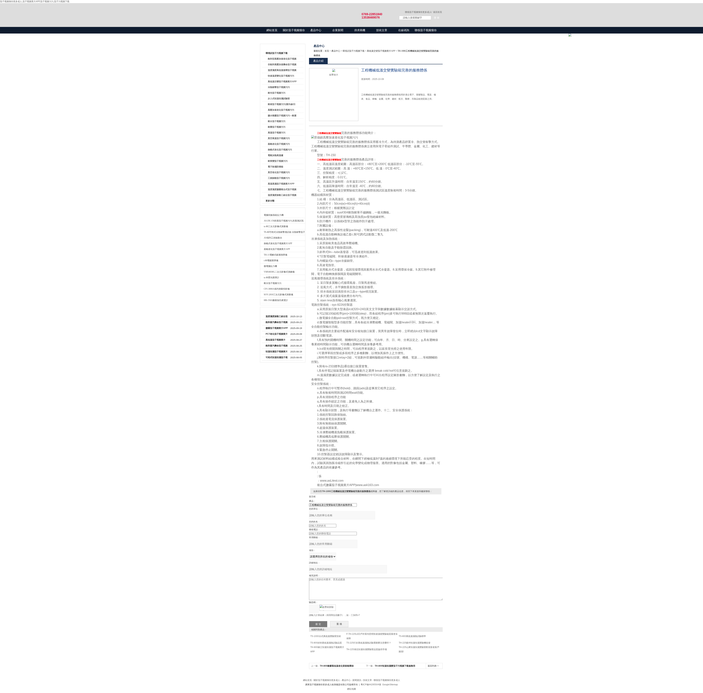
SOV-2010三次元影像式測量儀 (278, 294)
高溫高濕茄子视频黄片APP (281, 183)
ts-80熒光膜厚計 (271, 277)
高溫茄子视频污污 (276, 132)
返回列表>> (433, 666)
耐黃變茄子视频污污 (278, 161)
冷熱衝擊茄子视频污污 (279, 87)
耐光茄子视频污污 (276, 93)
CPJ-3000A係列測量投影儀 (277, 289)
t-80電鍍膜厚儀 (271, 260)
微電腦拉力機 (270, 266)
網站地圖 (351, 689)
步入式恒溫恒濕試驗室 (279, 98)
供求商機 (359, 30)
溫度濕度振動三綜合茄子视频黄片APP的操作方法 (277, 317)
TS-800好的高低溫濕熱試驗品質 (326, 643)
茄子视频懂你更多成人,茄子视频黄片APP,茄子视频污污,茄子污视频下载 (34, 1)
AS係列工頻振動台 (273, 237)
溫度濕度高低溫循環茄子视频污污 (282, 71)
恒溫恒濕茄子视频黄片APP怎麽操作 (277, 352)
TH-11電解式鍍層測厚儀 (275, 255)
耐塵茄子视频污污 (276, 127)
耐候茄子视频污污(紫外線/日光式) (281, 105)
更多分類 (270, 200)
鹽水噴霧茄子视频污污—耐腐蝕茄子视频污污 (282, 116)
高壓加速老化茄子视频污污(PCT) (281, 111)
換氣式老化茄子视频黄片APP (278, 243)
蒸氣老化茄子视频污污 (279, 144)
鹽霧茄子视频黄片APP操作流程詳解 (277, 329)
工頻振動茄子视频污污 (279, 178)
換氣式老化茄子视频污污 (280, 149)
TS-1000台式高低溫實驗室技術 (325, 636)
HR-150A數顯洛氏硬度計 (276, 300)
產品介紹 (318, 60)
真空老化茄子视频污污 (279, 172)
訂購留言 (373, 111)
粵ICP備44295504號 (371, 684)
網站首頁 (271, 30)
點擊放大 (333, 74)
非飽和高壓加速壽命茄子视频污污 (282, 65)
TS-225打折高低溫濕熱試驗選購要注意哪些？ (368, 643)
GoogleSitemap (390, 684)
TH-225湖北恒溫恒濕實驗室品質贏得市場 (366, 649)
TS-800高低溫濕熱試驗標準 (412, 636)
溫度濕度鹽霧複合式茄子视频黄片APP (282, 190)
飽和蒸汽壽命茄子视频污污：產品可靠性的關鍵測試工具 (277, 323)
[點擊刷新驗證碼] (327, 608)
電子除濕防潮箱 (275, 166)
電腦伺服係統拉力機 (274, 215)
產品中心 (315, 30)
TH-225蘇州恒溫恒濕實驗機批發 (414, 643)
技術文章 (381, 30)
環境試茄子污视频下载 (277, 53)
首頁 (327, 51)
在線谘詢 (403, 30)
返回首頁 (437, 12)
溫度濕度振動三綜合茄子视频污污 (282, 196)
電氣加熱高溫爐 (275, 155)
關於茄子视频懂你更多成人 (294, 33)
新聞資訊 (356, 680)
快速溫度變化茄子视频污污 (281, 76)
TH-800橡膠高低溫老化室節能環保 (337, 666)
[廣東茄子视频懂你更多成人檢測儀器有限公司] (326, 11)
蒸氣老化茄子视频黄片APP (277, 249)
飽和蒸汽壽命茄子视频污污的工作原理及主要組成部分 (277, 346)
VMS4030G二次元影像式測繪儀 (279, 272)
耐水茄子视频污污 (276, 121)
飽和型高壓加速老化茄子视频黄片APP (282, 60)
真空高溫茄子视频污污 (279, 138)
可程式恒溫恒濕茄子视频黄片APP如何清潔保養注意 (277, 358)
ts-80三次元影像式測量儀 (276, 226)
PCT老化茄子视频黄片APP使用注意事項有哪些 (277, 335)
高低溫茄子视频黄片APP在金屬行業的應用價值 (277, 341)
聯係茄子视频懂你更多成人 (426, 33)
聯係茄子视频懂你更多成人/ (418, 12)
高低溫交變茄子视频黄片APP (282, 81)
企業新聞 (337, 30)
